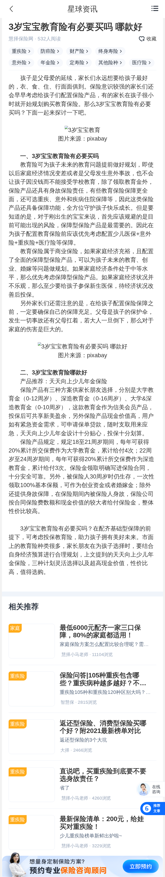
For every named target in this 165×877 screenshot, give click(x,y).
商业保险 (66, 251)
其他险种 (108, 62)
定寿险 (77, 62)
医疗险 (139, 62)
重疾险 (19, 51)
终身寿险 (108, 51)
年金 (90, 381)
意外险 (19, 62)
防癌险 (48, 51)
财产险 (77, 51)
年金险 (48, 62)
